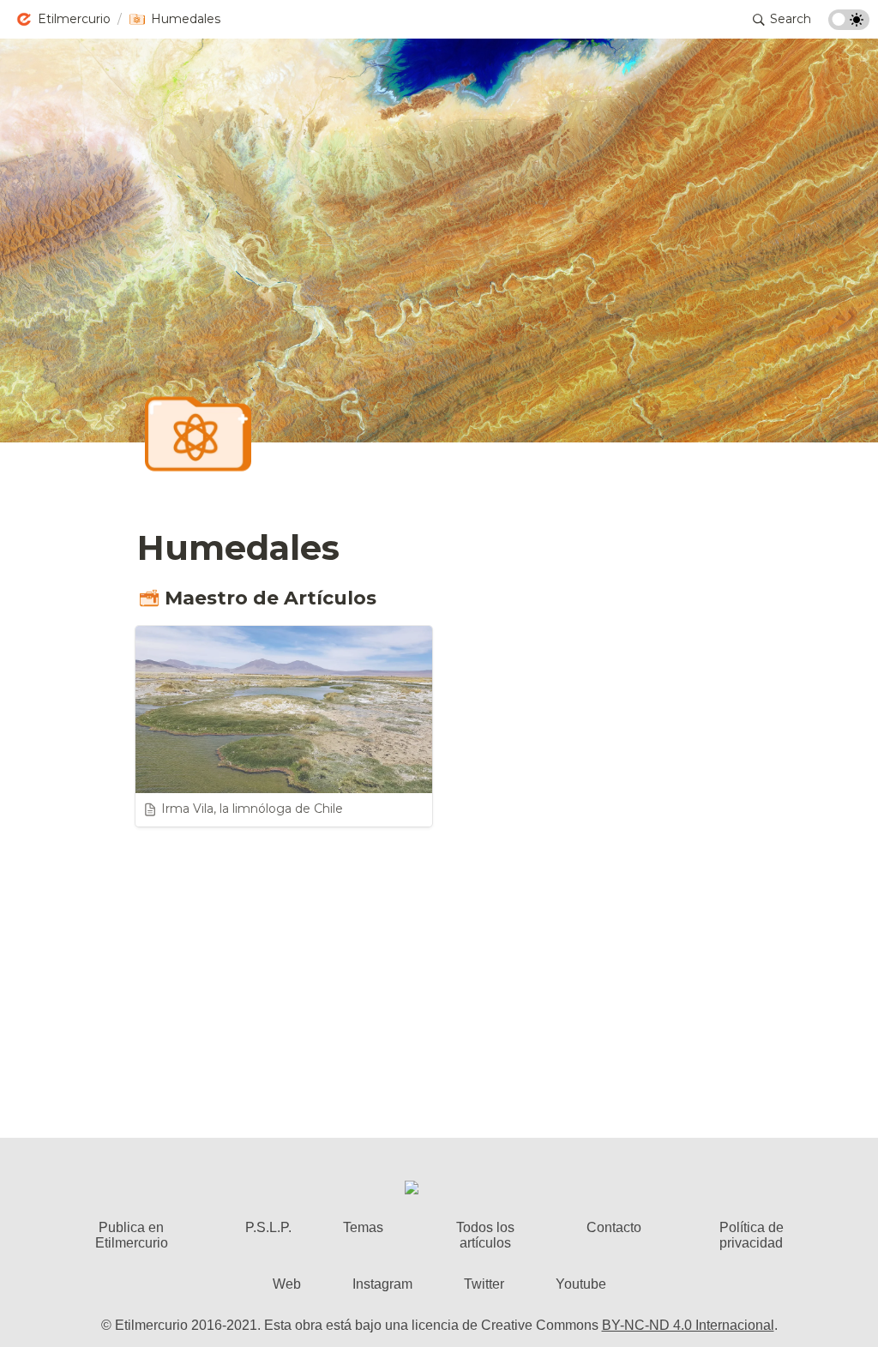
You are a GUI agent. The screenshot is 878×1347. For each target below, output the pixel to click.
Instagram (382, 1284)
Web (287, 1284)
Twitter (484, 1284)
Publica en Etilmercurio (131, 1235)
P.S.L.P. (268, 1227)
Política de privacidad (751, 1235)
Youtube (581, 1284)
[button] (63, 19)
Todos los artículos (485, 1235)
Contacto (613, 1227)
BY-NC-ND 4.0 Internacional (688, 1325)
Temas (363, 1227)
